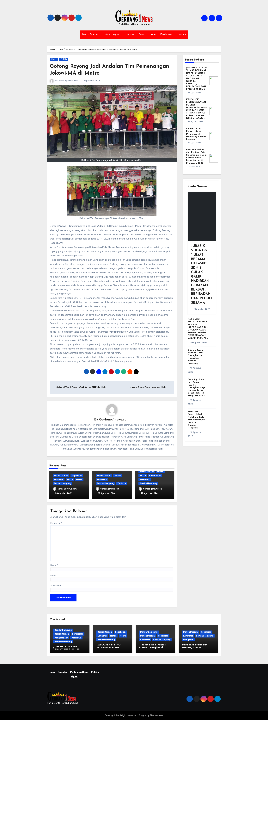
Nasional (129, 34)
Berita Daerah (90, 34)
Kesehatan (166, 34)
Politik (63, 59)
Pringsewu (188, 640)
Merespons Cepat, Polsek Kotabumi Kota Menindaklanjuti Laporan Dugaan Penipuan (196, 420)
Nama (54, 565)
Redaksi (62, 672)
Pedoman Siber (79, 672)
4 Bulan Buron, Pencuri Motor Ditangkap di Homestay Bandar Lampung (196, 133)
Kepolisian (77, 475)
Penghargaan (61, 638)
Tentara (121, 483)
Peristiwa (102, 479)
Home (52, 672)
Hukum (152, 34)
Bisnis (142, 34)
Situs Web (55, 585)
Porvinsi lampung (62, 483)
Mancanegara (112, 34)
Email (54, 575)
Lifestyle (181, 34)
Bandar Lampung (63, 630)
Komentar (56, 523)
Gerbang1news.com (68, 81)
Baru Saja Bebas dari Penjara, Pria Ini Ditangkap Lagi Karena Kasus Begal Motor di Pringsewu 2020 (196, 387)
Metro (54, 59)
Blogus (142, 715)
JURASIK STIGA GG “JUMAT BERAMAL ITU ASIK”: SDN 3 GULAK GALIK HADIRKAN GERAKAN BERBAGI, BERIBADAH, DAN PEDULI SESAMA (196, 78)
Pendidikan (77, 634)
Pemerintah (155, 475)
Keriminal (58, 479)
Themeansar (156, 715)
